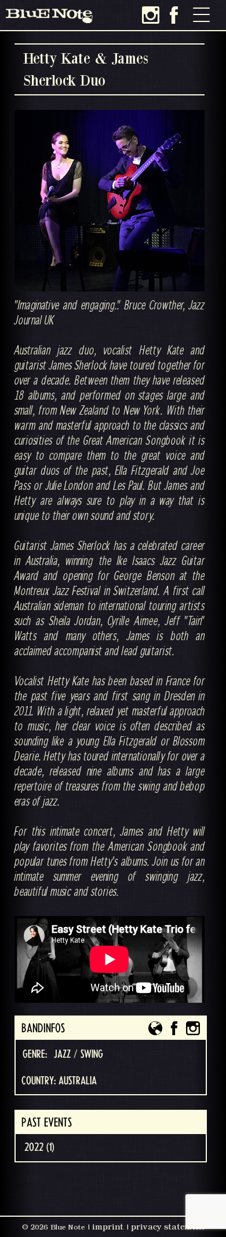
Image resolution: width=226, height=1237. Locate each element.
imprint (107, 1226)
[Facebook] (174, 15)
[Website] (155, 1028)
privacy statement (168, 1226)
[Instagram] (150, 15)
